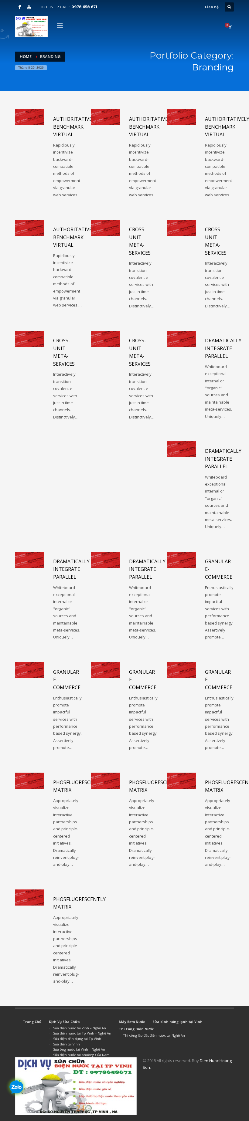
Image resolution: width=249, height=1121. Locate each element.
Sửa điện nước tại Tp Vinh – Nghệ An (82, 1033)
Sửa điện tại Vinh (66, 1044)
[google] (28, 7)
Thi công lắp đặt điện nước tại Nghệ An (154, 1035)
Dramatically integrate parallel (223, 348)
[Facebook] (19, 7)
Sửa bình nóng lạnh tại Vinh (177, 1021)
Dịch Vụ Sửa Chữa (64, 1021)
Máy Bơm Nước (132, 1021)
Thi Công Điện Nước (136, 1029)
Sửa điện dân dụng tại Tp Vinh (77, 1038)
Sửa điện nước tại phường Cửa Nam (81, 1054)
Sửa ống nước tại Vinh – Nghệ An (79, 1049)
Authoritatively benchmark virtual (75, 127)
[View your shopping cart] (229, 26)
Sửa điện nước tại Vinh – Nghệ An (79, 1028)
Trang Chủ (32, 1021)
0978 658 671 (84, 7)
